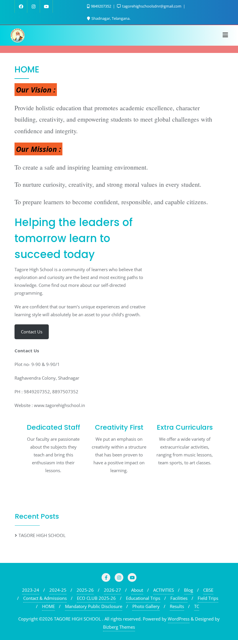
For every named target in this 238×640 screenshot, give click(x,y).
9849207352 (101, 6)
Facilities (178, 598)
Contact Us (31, 332)
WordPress (179, 619)
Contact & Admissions (45, 598)
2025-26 (85, 590)
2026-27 (112, 590)
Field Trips (208, 598)
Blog (188, 590)
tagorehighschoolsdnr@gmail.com (151, 6)
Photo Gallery (146, 606)
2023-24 (30, 590)
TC (196, 606)
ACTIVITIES (163, 590)
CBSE (208, 590)
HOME (48, 606)
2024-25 (57, 590)
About (137, 590)
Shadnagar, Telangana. (110, 18)
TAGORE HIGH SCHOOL (42, 535)
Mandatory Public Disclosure (93, 606)
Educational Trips (143, 598)
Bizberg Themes (119, 627)
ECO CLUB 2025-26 (96, 598)
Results (177, 606)
